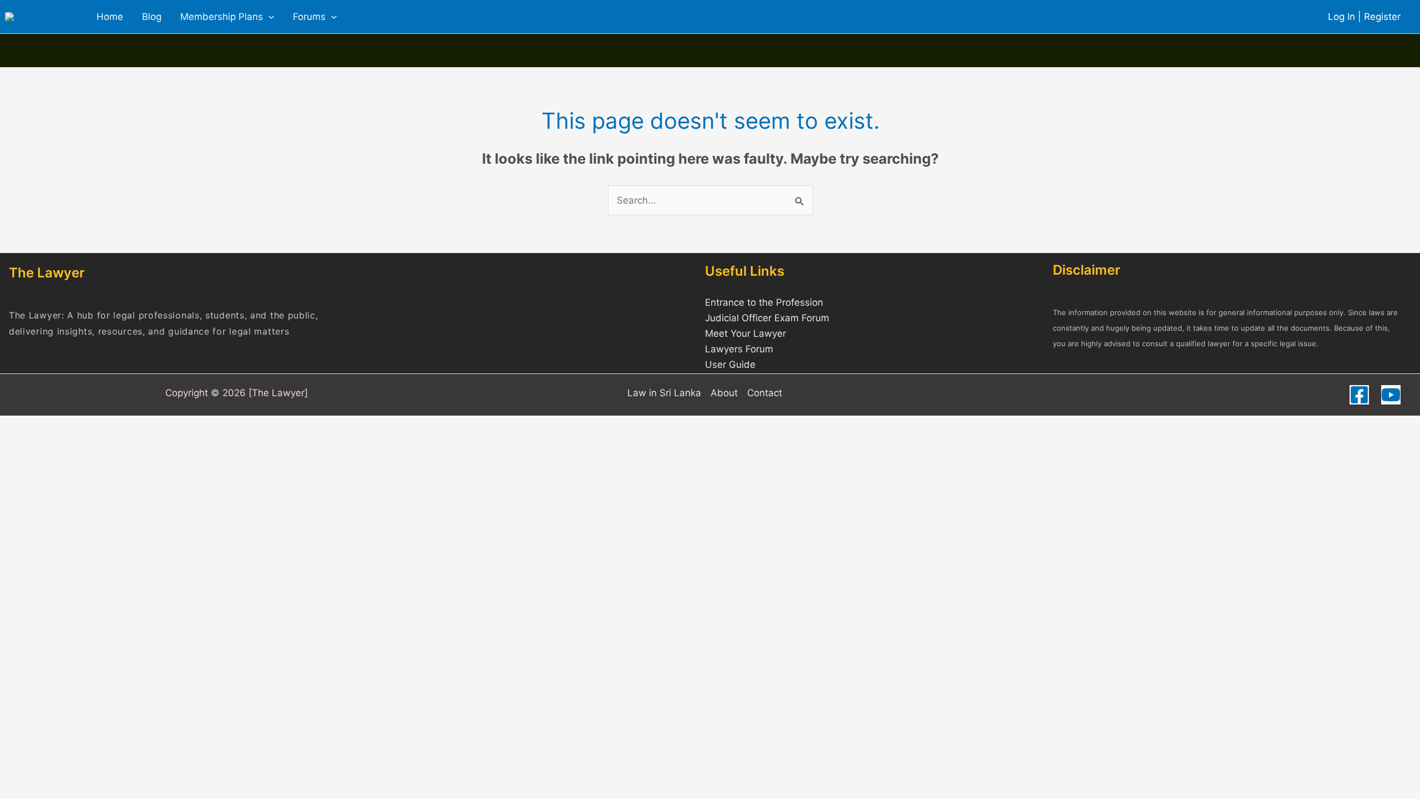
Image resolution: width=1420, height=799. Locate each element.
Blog (151, 16)
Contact (764, 392)
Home (110, 16)
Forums (309, 16)
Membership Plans (221, 16)
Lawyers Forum (739, 349)
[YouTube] (1391, 394)
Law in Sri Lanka (664, 392)
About (724, 392)
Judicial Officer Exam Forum (767, 317)
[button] (268, 16)
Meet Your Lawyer (745, 333)
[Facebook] (1359, 394)
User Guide (730, 364)
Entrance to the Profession (764, 302)
